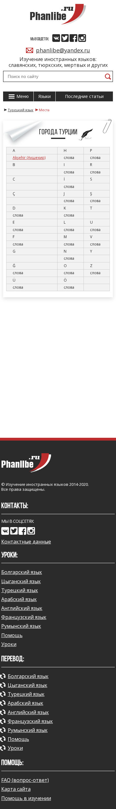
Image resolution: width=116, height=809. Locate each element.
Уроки (8, 644)
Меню (22, 96)
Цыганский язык (21, 581)
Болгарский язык (21, 572)
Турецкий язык (19, 590)
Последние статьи (84, 96)
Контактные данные (26, 542)
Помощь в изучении (26, 798)
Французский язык (23, 617)
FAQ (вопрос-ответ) (25, 780)
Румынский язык (21, 626)
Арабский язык (19, 599)
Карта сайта (16, 789)
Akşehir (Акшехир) (29, 157)
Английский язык (21, 608)
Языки (44, 96)
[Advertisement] (58, 367)
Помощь (12, 635)
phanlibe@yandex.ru (63, 50)
